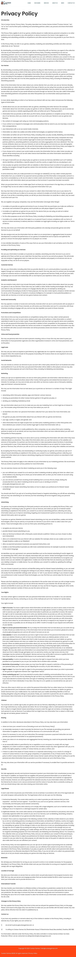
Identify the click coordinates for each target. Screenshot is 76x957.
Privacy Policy (32, 953)
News (62, 3)
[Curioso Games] (6, 3)
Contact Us (71, 3)
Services (46, 3)
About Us (55, 3)
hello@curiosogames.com (49, 948)
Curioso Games (6, 953)
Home (29, 3)
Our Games (37, 3)
